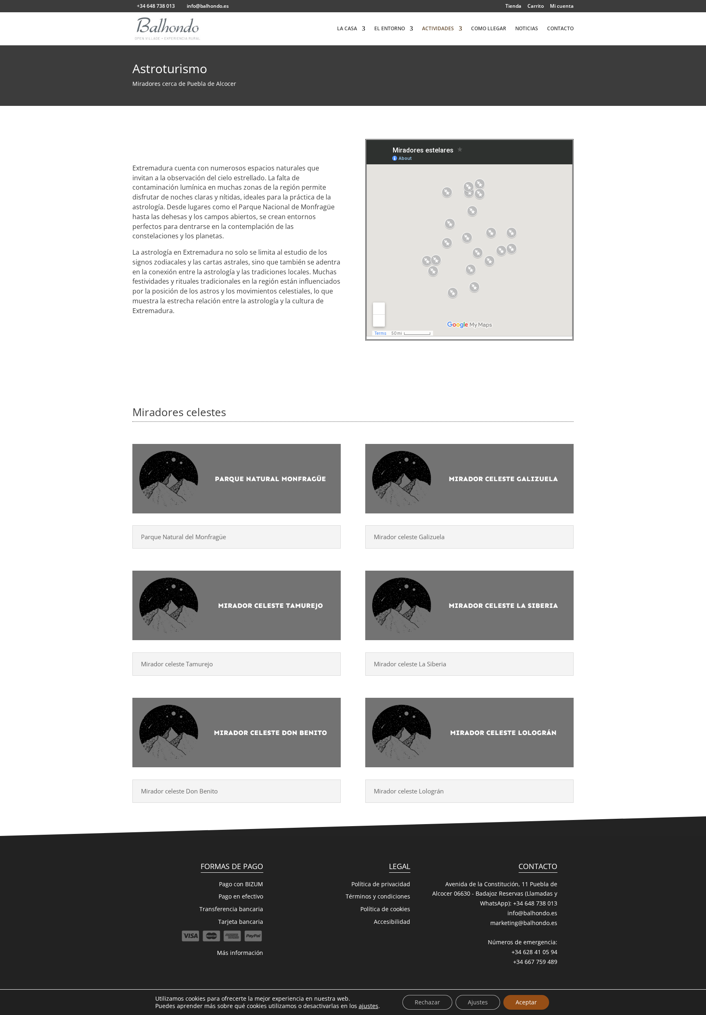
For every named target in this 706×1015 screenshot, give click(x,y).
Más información (240, 953)
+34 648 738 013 (535, 903)
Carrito (535, 6)
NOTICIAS (526, 29)
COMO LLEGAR (488, 29)
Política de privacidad (380, 884)
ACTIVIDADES (438, 29)
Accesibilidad (392, 921)
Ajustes (478, 1002)
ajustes (368, 1006)
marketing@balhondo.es (523, 923)
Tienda (513, 6)
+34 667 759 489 (535, 962)
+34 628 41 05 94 (534, 952)
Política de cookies (385, 909)
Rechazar (427, 1002)
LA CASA (347, 29)
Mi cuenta (562, 6)
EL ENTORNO (389, 29)
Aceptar (526, 1002)
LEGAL (399, 866)
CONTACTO (560, 29)
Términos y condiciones (378, 896)
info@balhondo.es (532, 913)
